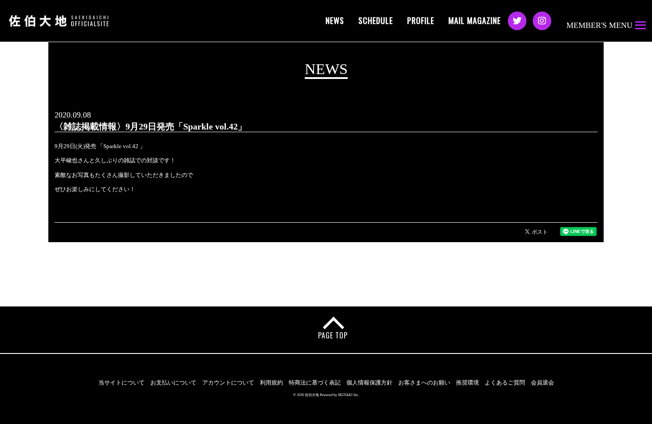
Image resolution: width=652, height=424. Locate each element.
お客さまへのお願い (424, 382)
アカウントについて (228, 382)
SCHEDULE (375, 20)
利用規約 (271, 382)
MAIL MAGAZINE (474, 20)
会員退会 (542, 382)
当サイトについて (121, 382)
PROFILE (420, 20)
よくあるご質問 (505, 382)
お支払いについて (173, 382)
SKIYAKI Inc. (348, 395)
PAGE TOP (333, 335)
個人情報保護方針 (369, 382)
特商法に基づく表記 (315, 382)
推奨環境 (467, 382)
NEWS (335, 20)
